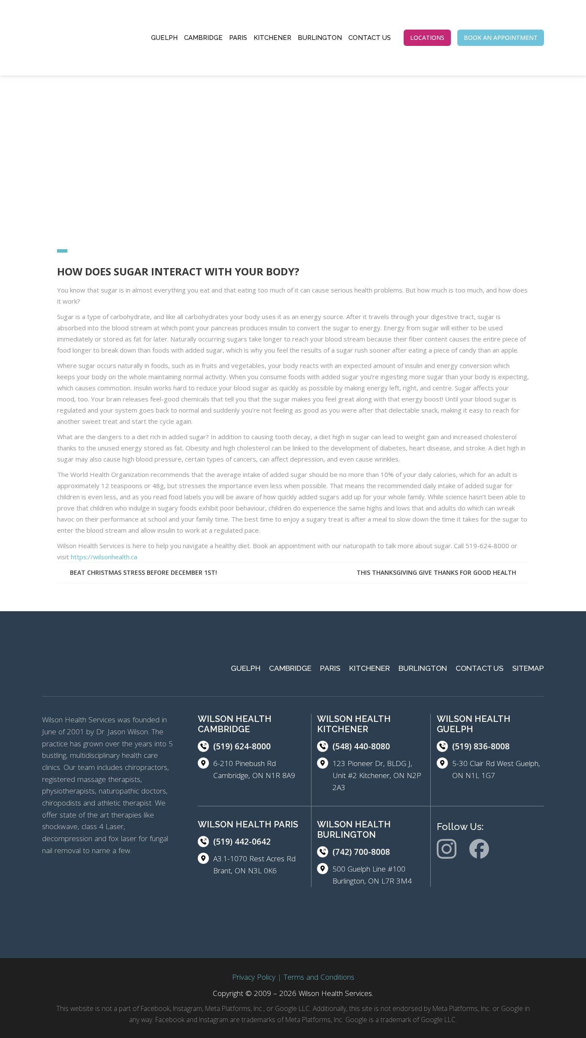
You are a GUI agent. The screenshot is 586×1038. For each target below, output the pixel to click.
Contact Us (369, 38)
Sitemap (528, 668)
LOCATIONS (427, 37)
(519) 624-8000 (242, 746)
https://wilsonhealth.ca (104, 556)
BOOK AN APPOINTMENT (501, 37)
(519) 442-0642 (242, 841)
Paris (238, 38)
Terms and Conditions (319, 977)
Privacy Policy (253, 977)
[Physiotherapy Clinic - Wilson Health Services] (80, 37)
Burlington (320, 38)
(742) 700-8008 (361, 851)
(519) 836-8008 (481, 746)
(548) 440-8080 (361, 746)
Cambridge (203, 38)
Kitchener (272, 38)
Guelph (164, 38)
